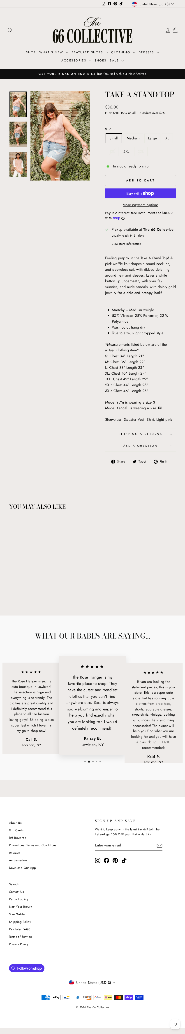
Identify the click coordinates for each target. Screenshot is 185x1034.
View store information (126, 244)
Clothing (121, 52)
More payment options (140, 204)
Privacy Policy (18, 944)
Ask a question (140, 446)
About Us (15, 822)
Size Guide (17, 914)
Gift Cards (16, 830)
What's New (52, 52)
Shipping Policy (20, 921)
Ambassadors (18, 860)
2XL (126, 151)
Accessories (74, 60)
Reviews (14, 853)
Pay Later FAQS (19, 929)
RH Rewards (17, 837)
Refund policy (18, 899)
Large (152, 138)
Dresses (147, 52)
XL (167, 138)
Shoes (100, 60)
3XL (141, 151)
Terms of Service (20, 936)
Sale (115, 60)
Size (109, 129)
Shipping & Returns (140, 434)
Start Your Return (20, 906)
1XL (112, 151)
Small (113, 138)
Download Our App (22, 867)
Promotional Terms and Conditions (32, 845)
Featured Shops (88, 52)
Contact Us (16, 891)
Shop (31, 52)
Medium (133, 138)
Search (13, 884)
